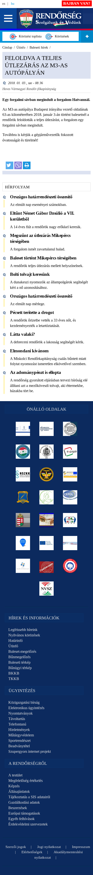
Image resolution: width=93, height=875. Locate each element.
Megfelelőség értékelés (25, 781)
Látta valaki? (22, 334)
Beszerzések (17, 808)
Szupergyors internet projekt (29, 751)
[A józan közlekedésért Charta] (47, 566)
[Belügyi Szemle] (70, 429)
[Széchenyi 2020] (23, 543)
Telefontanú (17, 724)
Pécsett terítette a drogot (32, 312)
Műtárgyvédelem (21, 735)
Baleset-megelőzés (22, 651)
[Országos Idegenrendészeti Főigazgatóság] (23, 451)
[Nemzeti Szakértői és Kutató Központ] (23, 474)
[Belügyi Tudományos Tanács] (47, 429)
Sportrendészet (19, 741)
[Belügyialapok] (70, 474)
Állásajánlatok (19, 791)
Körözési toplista (29, 36)
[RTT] (23, 497)
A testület (15, 775)
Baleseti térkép (19, 662)
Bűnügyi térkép (20, 668)
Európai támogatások (24, 813)
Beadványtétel (19, 746)
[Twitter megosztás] (9, 165)
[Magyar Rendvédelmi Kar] (23, 520)
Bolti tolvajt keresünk (30, 274)
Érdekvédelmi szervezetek (28, 824)
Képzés (14, 786)
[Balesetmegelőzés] (70, 566)
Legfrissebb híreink (22, 630)
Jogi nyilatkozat (49, 847)
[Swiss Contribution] (70, 543)
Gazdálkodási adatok (24, 802)
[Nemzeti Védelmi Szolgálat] (47, 588)
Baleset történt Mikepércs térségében (43, 257)
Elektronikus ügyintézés (26, 708)
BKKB (13, 673)
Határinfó (15, 641)
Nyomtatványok (20, 713)
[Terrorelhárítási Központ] (47, 474)
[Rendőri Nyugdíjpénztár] (47, 520)
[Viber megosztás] (18, 165)
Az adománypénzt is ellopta (35, 372)
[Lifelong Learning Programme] (47, 543)
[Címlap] (50, 18)
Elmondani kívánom (29, 350)
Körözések (61, 36)
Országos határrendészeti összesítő (41, 196)
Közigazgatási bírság (24, 702)
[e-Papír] (70, 451)
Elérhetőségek (31, 852)
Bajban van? (76, 3)
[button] (8, 18)
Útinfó (13, 646)
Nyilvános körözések (24, 635)
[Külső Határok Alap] (23, 566)
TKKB (13, 679)
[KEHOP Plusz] (23, 429)
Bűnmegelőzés (19, 657)
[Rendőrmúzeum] (47, 451)
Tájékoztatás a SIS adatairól (29, 797)
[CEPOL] (70, 497)
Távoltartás (16, 719)
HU (12, 3)
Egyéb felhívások (21, 819)
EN (3, 3)
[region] (46, 113)
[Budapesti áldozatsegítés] (47, 497)
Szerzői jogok (15, 847)
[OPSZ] (70, 520)
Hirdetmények (19, 730)
